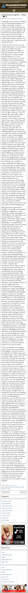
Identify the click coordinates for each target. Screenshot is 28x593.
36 (6, 17)
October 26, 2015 (7, 18)
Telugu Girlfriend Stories (7, 510)
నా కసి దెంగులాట (5, 579)
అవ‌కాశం (3, 557)
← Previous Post (5, 492)
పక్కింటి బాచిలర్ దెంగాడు (7, 559)
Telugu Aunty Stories (6, 503)
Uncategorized (5, 517)
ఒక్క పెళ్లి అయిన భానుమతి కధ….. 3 (9, 581)
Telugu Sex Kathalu (19, 487)
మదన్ (3, 552)
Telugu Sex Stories (6, 488)
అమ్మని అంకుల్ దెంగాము (7, 554)
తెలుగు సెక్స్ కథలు (5, 520)
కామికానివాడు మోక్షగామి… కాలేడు (14, 15)
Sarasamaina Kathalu (6, 501)
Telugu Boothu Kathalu (18, 18)
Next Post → (24, 492)
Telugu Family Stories (7, 508)
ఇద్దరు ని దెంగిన (5, 562)
